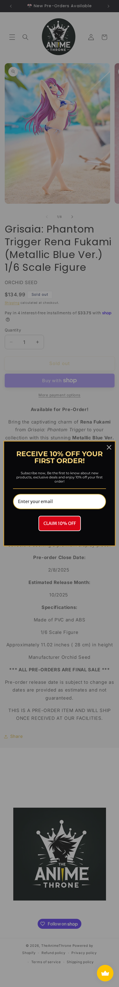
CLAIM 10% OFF (59, 523)
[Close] (109, 447)
